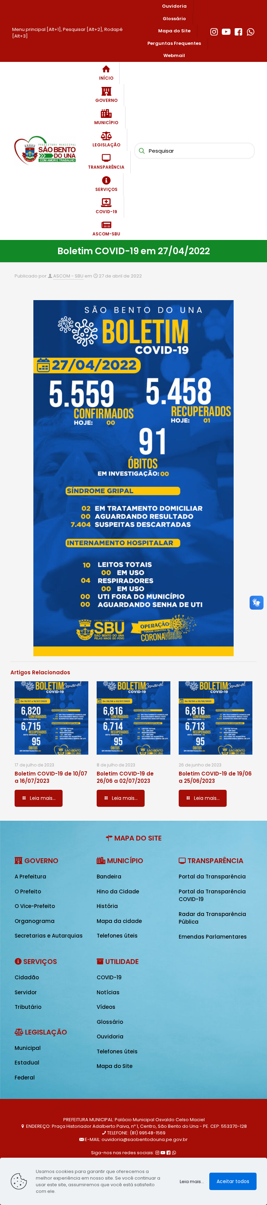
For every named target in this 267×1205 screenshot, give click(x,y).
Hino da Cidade (118, 891)
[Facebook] (238, 31)
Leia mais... (192, 1181)
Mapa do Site (114, 1066)
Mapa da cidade (119, 921)
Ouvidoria (110, 1036)
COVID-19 (109, 977)
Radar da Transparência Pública (212, 918)
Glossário (110, 1022)
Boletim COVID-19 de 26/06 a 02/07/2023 (125, 777)
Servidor (26, 992)
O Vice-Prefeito (35, 906)
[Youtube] (226, 31)
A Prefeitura (30, 876)
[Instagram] (214, 31)
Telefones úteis (117, 935)
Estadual (27, 1062)
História (107, 906)
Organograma (35, 921)
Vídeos (106, 1007)
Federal (25, 1077)
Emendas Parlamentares (213, 936)
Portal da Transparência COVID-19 (212, 895)
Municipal (28, 1048)
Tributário (28, 1007)
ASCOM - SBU (68, 276)
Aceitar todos (233, 1181)
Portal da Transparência (212, 876)
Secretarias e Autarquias (49, 935)
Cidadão (27, 977)
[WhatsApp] (250, 31)
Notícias (108, 992)
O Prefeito (28, 891)
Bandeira (109, 876)
